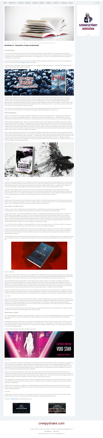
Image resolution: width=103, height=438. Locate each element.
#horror (30, 43)
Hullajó (70, 3)
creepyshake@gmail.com (59, 433)
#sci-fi (37, 43)
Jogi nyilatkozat (48, 431)
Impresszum (56, 431)
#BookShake (45, 43)
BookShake (14, 43)
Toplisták (35, 3)
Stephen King (24, 62)
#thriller (41, 43)
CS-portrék (64, 3)
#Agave (49, 43)
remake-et (55, 238)
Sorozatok (20, 3)
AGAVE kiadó (14, 399)
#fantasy (34, 43)
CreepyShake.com (46, 433)
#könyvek (53, 43)
